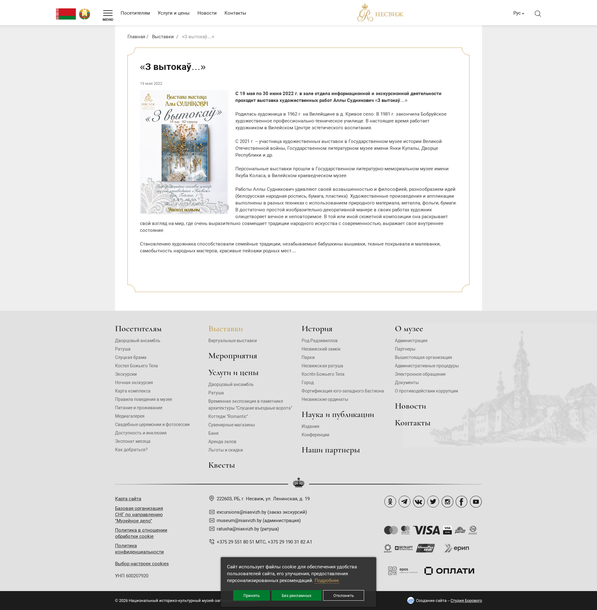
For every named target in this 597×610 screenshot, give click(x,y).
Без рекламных (296, 595)
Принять (251, 595)
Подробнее (327, 580)
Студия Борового (466, 600)
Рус (517, 13)
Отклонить (343, 595)
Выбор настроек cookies (142, 563)
